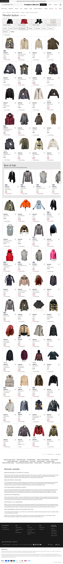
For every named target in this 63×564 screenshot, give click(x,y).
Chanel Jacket (54, 459)
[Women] (19, 8)
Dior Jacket (32, 461)
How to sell (29, 527)
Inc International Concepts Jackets (24, 463)
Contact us (41, 529)
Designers (11, 8)
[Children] (28, 8)
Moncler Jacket (38, 463)
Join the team (54, 533)
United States (12, 562)
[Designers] (13, 8)
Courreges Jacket (23, 461)
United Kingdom (6, 562)
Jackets (22, 12)
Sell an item (43, 4)
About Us (61, 8)
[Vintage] (48, 8)
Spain (20, 562)
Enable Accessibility (4, 1)
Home (3, 12)
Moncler (8, 12)
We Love (51, 8)
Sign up (56, 4)
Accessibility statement (6, 544)
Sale (56, 8)
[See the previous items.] (3, 182)
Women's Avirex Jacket (9, 459)
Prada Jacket (47, 463)
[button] (60, 4)
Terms (20, 544)
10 (56, 454)
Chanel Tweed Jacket (12, 461)
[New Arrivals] (7, 8)
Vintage (45, 8)
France (2, 562)
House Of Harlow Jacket (8, 463)
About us (53, 528)
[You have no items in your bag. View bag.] (60, 4)
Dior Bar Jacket (41, 461)
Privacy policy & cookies (27, 544)
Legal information (15, 544)
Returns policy (18, 532)
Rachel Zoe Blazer (56, 463)
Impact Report (54, 532)
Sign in (50, 4)
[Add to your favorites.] (15, 53)
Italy (22, 562)
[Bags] (32, 8)
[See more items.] (60, 182)
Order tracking (19, 527)
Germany (17, 562)
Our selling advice (31, 529)
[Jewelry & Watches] (43, 8)
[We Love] (54, 8)
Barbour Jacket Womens (43, 459)
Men (21, 8)
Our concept (4, 527)
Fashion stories (54, 535)
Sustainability (54, 530)
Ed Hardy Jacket (50, 461)
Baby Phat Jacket (21, 459)
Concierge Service (5, 529)
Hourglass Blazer (31, 459)
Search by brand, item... (8, 4)
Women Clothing (16, 12)
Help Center (41, 527)
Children (26, 8)
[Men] (23, 8)
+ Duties (22, 444)
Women (16, 8)
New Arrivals (4, 8)
